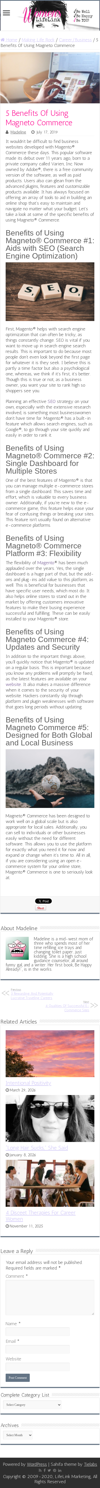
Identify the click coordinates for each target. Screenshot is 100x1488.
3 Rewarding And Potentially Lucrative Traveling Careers (32, 994)
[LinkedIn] (60, 1470)
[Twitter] (49, 1470)
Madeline (18, 132)
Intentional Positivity (28, 1083)
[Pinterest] (55, 1470)
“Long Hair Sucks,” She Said (37, 1148)
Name (13, 1323)
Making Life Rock (38, 40)
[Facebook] (44, 1470)
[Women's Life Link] (50, 16)
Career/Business (75, 40)
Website (13, 1359)
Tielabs (90, 1464)
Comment (17, 1276)
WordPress (37, 1464)
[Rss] (40, 1470)
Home (11, 40)
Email (12, 1341)
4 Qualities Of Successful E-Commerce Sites (67, 1006)
